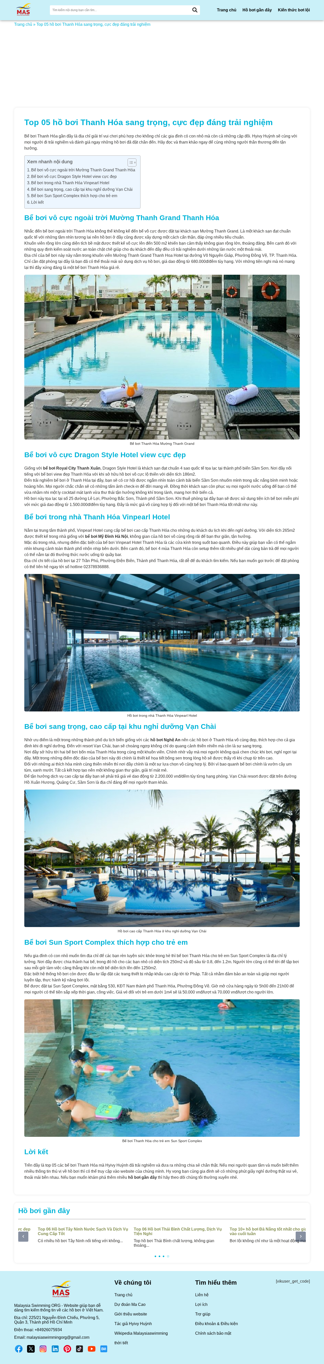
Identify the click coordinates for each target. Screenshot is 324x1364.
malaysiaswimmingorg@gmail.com (58, 1337)
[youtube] (91, 1352)
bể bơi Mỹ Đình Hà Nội (106, 536)
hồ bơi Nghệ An (165, 740)
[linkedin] (55, 1352)
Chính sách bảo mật (213, 1333)
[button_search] (194, 10)
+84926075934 (48, 1330)
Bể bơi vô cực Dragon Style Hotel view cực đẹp (74, 176)
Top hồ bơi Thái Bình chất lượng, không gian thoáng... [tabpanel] (161, 1237)
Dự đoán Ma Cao (130, 1304)
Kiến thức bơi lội (294, 10)
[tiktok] (79, 1352)
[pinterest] (67, 1352)
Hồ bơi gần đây (257, 10)
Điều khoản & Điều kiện (216, 1324)
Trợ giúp (202, 1314)
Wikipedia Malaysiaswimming (141, 1333)
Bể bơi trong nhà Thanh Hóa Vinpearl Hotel (70, 183)
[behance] (103, 1352)
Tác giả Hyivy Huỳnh (133, 1324)
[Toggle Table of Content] (129, 162)
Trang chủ (226, 10)
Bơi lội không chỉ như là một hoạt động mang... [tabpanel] (256, 1235)
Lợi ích (201, 1304)
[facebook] (18, 1352)
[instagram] (43, 1352)
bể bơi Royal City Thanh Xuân (71, 468)
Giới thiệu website (130, 1314)
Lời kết (37, 202)
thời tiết (121, 1343)
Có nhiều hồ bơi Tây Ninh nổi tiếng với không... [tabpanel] (66, 1235)
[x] (30, 1352)
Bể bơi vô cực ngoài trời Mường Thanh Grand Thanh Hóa (83, 170)
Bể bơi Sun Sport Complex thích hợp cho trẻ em (74, 196)
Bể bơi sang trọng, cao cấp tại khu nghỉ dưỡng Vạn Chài (82, 189)
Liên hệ (202, 1295)
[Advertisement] (162, 64)
